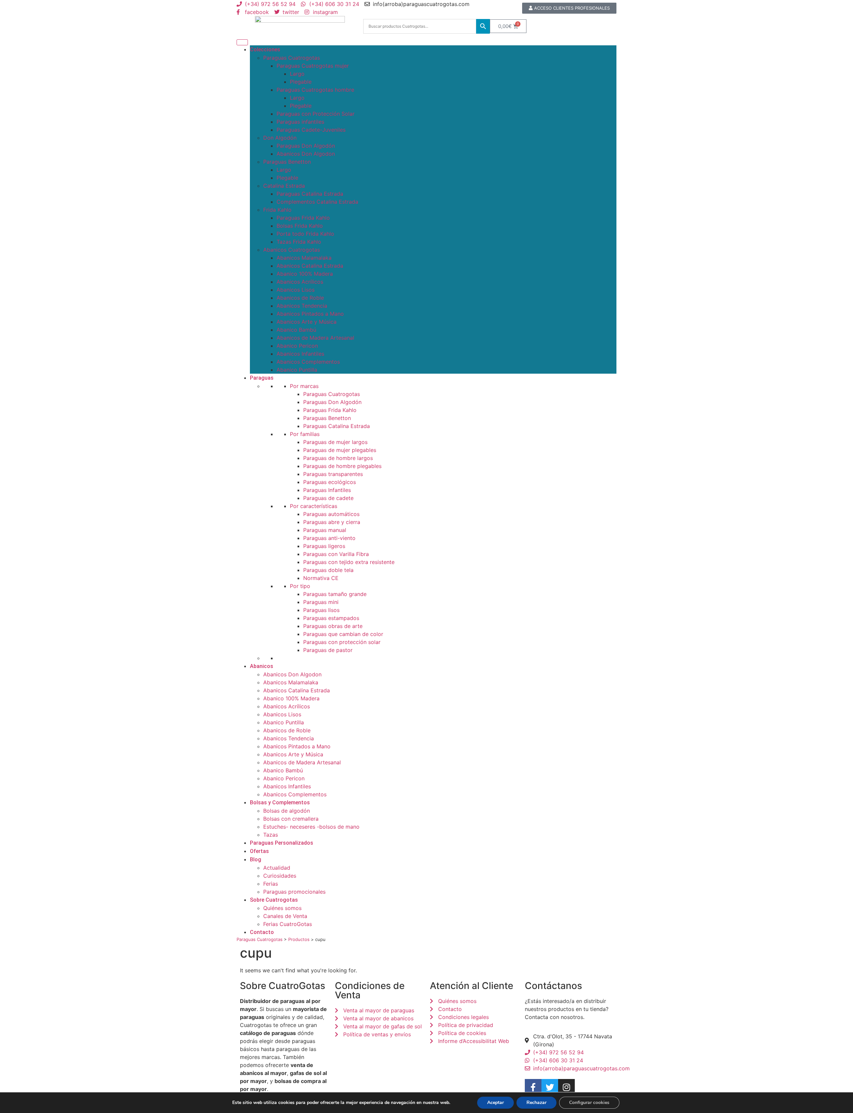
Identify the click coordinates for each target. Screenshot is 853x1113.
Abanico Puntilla (297, 369)
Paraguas (262, 378)
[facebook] (533, 1087)
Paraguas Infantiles (327, 490)
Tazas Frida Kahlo (299, 241)
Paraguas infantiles (300, 121)
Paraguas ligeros (324, 546)
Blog (255, 859)
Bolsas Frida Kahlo (300, 225)
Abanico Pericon (297, 345)
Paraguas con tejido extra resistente (349, 562)
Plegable (301, 81)
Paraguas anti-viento (329, 538)
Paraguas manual (324, 530)
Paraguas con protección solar (342, 642)
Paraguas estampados (331, 618)
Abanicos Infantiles (300, 353)
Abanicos (261, 666)
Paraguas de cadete (328, 498)
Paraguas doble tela (328, 570)
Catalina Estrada (284, 185)
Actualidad (276, 867)
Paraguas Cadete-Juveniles (311, 129)
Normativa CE (321, 578)
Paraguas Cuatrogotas (291, 57)
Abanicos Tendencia (302, 305)
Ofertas (259, 851)
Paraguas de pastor (328, 650)
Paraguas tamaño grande (335, 594)
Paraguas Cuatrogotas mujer (313, 65)
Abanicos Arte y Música (307, 321)
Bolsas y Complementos (280, 802)
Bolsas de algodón (286, 810)
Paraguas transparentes (333, 474)
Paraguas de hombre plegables (342, 466)
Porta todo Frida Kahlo (305, 233)
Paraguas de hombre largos (338, 458)
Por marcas (304, 386)
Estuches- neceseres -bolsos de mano (311, 826)
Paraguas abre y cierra (331, 522)
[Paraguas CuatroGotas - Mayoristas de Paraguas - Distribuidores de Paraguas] (300, 26)
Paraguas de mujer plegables (339, 450)
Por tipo (300, 586)
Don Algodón (280, 137)
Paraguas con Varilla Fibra (336, 554)
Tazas (270, 834)
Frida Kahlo (277, 209)
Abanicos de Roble (300, 297)
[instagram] (566, 1087)
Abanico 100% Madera (305, 273)
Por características (313, 506)
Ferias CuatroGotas (287, 924)
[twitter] (549, 1087)
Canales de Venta (285, 916)
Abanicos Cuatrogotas (291, 249)
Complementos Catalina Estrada (317, 201)
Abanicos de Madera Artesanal (315, 337)
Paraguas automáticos (331, 514)
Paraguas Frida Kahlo (303, 217)
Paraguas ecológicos (329, 482)
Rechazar (536, 1102)
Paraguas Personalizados (281, 843)
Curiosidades (279, 875)
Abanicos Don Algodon (306, 153)
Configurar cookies (589, 1102)
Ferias (270, 883)
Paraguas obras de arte (333, 626)
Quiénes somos (282, 908)
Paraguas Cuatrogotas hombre (315, 89)
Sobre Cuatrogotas (274, 900)
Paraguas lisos (321, 610)
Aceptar (495, 1102)
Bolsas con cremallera (291, 818)
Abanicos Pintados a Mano (310, 313)
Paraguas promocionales (294, 891)
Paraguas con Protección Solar (316, 113)
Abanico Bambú (296, 329)
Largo (297, 73)
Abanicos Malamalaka (304, 257)
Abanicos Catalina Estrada (310, 265)
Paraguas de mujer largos (335, 442)
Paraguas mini (321, 602)
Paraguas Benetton (287, 161)
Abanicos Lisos (296, 289)
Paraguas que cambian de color (343, 634)
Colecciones (265, 49)
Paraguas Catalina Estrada (310, 193)
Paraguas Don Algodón (306, 145)
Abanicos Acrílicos (300, 281)
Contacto (262, 932)
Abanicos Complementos (308, 361)
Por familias (305, 434)
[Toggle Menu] (242, 42)
